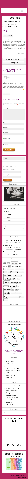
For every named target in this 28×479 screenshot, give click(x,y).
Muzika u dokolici (11, 395)
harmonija (15, 272)
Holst (10, 275)
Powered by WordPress (16, 475)
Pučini (18, 286)
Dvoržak (8, 269)
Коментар (6, 108)
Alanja (5, 263)
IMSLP (7, 373)
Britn (13, 266)
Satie (19, 289)
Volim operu (9, 404)
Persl (8, 286)
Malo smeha (7, 220)
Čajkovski (11, 297)
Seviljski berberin (16, 240)
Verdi (6, 297)
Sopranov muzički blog (12, 397)
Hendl (5, 275)
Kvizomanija (7, 223)
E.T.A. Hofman (18, 269)
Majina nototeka (10, 375)
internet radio (7, 448)
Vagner (16, 293)
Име (4, 122)
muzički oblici (13, 282)
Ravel (13, 289)
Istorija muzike (17, 275)
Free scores (9, 366)
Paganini (19, 282)
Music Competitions (10, 26)
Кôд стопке (6, 144)
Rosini (16, 289)
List (15, 278)
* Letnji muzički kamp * (14, 325)
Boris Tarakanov (10, 361)
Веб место (5, 132)
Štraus (22, 297)
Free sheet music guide (12, 368)
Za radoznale (9, 35)
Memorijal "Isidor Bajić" (11, 24)
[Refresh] (10, 138)
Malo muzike (7, 217)
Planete (13, 286)
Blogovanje (7, 232)
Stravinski (12, 292)
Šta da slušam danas (11, 400)
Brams (9, 266)
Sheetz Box (9, 377)
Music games (9, 393)
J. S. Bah (7, 279)
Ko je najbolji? (14, 254)
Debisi (5, 268)
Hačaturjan (21, 271)
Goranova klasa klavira (12, 388)
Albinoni (8, 263)
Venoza (21, 292)
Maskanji (18, 278)
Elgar (23, 268)
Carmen (16, 266)
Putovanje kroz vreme (10, 208)
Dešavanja (7, 226)
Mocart (7, 282)
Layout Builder (22, 477)
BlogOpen (5, 266)
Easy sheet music (10, 363)
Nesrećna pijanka (15, 247)
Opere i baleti (8, 214)
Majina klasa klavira (11, 390)
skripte (7, 293)
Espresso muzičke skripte (13, 386)
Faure (5, 272)
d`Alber (12, 268)
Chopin (20, 266)
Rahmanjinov (7, 289)
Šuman (5, 300)
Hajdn (9, 271)
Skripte (6, 229)
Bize (20, 263)
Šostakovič (17, 296)
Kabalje (12, 278)
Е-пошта (5, 127)
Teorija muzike (10, 402)
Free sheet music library (13, 370)
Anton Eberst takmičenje (11, 22)
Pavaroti (5, 286)
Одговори (6, 93)
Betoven (14, 263)
